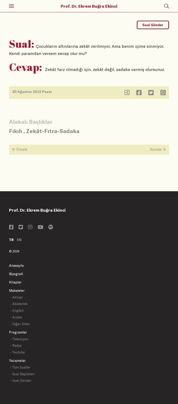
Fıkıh (15, 130)
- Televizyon (19, 339)
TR (11, 240)
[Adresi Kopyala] (127, 93)
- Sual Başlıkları (22, 374)
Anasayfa (16, 265)
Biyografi (16, 274)
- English (17, 310)
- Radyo (16, 345)
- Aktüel (16, 297)
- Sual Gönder (21, 380)
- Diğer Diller (20, 324)
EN (19, 240)
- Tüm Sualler (20, 367)
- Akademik (18, 304)
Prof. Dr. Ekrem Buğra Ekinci (89, 6)
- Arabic (16, 317)
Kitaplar (15, 282)
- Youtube (17, 352)
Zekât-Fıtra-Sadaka (52, 130)
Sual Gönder (152, 25)
